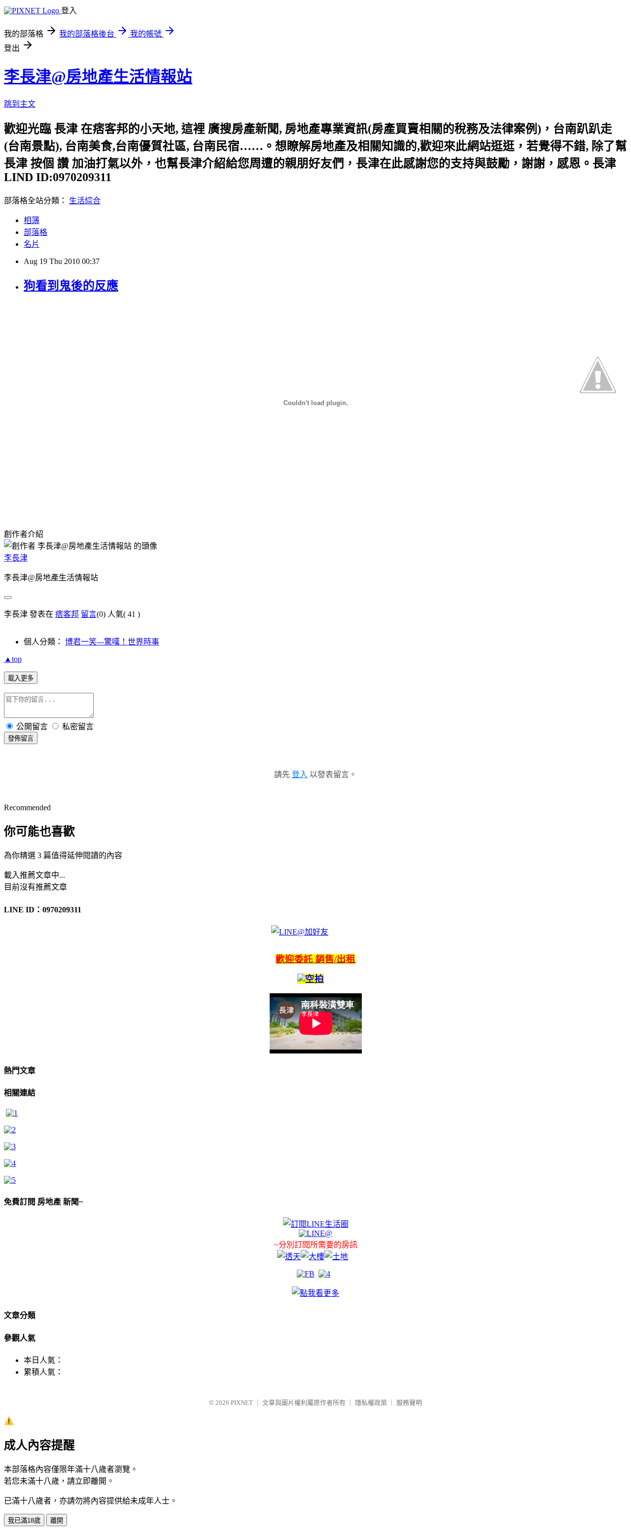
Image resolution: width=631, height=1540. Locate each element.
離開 (56, 1520)
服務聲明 (409, 1402)
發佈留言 (21, 738)
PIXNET (242, 1402)
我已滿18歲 (24, 1520)
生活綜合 (85, 200)
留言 (89, 614)
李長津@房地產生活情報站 (98, 76)
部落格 (35, 232)
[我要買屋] (12, 1113)
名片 (31, 244)
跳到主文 (19, 104)
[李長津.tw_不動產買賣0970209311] (10, 1180)
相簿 (31, 220)
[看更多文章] (10, 1163)
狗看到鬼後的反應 (71, 285)
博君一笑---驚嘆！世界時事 (112, 642)
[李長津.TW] (315, 1293)
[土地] (336, 1256)
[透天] (289, 1256)
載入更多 (21, 678)
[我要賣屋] (10, 1130)
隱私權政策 (371, 1402)
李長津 (16, 558)
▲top (13, 659)
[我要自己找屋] (10, 1146)
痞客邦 (67, 614)
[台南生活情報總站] (316, 1224)
